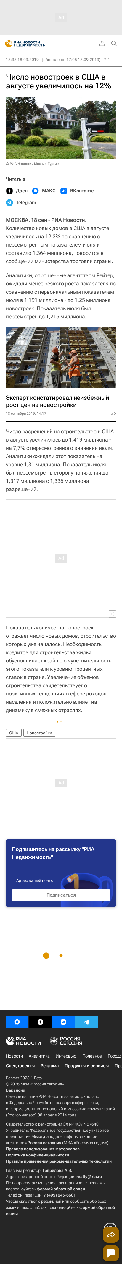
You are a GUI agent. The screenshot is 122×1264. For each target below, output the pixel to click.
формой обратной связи (61, 1189)
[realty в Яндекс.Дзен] (40, 1022)
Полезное (92, 1056)
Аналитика (39, 1056)
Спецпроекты (20, 1065)
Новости (14, 1056)
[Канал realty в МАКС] (17, 1022)
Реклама (50, 1065)
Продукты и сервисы (87, 1065)
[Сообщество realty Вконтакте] (63, 1022)
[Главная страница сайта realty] (35, 43)
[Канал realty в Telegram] (86, 1022)
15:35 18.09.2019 (22, 59)
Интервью (66, 1056)
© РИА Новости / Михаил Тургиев (33, 164)
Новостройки (39, 733)
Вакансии (15, 1090)
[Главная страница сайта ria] (6, 43)
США (13, 733)
